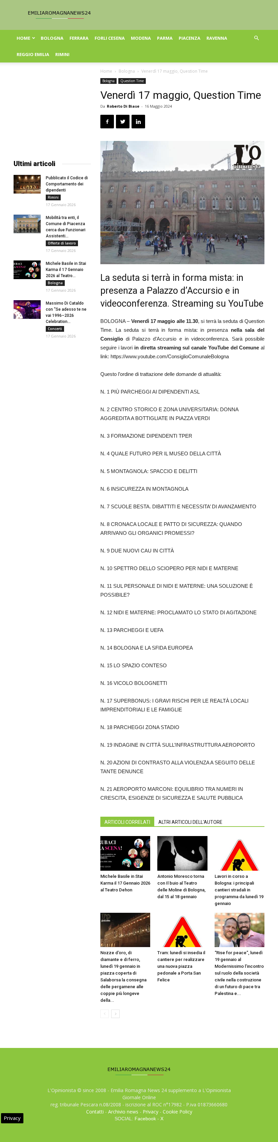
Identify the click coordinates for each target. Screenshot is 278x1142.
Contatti (95, 1111)
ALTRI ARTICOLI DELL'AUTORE (190, 822)
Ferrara (79, 38)
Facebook (145, 1118)
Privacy (150, 1111)
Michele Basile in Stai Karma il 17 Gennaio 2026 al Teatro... (66, 269)
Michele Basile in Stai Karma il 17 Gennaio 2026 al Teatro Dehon (125, 883)
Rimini (62, 54)
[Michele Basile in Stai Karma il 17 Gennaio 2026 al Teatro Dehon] (125, 853)
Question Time (132, 80)
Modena (141, 38)
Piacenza (189, 38)
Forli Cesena (110, 38)
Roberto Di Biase (123, 106)
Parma (165, 38)
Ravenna (216, 38)
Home (23, 38)
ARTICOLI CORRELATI (127, 822)
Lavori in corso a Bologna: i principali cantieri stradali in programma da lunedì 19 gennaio (239, 890)
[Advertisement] (52, 112)
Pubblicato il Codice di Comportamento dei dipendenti (67, 184)
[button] (256, 38)
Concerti (55, 328)
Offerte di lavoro (62, 243)
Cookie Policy (177, 1111)
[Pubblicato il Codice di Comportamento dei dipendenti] (27, 184)
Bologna (52, 38)
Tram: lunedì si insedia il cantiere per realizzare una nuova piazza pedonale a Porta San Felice (181, 966)
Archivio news (123, 1111)
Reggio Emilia (33, 54)
